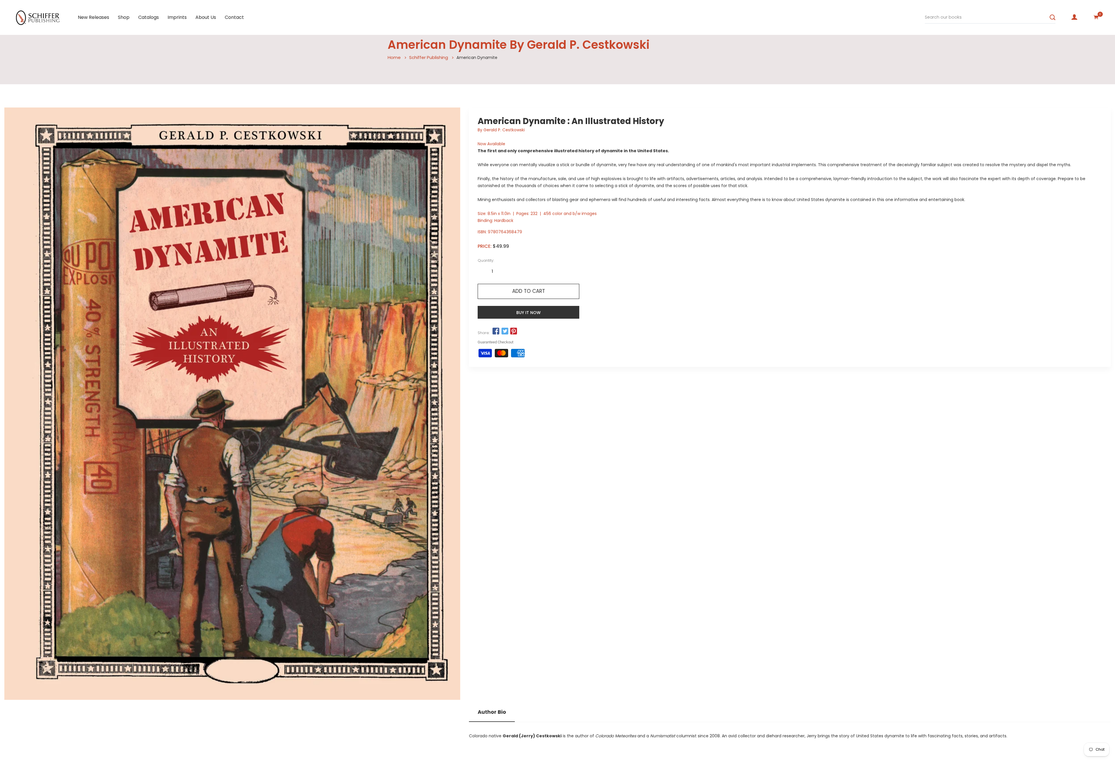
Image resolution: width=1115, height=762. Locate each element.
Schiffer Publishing (428, 57)
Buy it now (528, 312)
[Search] (1052, 17)
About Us (205, 17)
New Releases (93, 17)
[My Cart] (1096, 17)
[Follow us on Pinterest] (513, 331)
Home (394, 57)
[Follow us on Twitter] (504, 331)
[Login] (1074, 17)
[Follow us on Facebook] (496, 331)
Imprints (177, 17)
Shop (124, 17)
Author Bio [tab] (492, 712)
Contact (234, 17)
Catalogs (148, 17)
